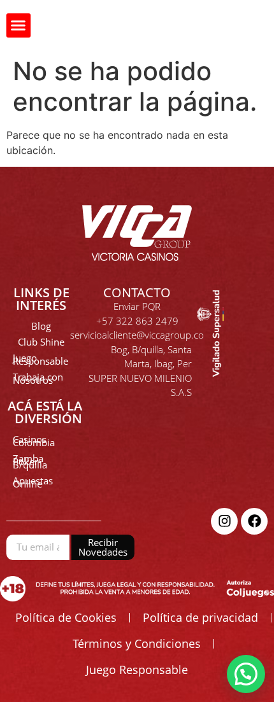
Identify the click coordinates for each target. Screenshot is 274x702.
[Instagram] (224, 521)
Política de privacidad (200, 617)
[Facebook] (254, 521)
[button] (18, 25)
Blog (41, 325)
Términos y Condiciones (137, 643)
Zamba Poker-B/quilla (30, 461)
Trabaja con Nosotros (38, 378)
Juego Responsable (40, 359)
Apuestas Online (33, 482)
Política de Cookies (66, 617)
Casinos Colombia (34, 441)
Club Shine (41, 341)
